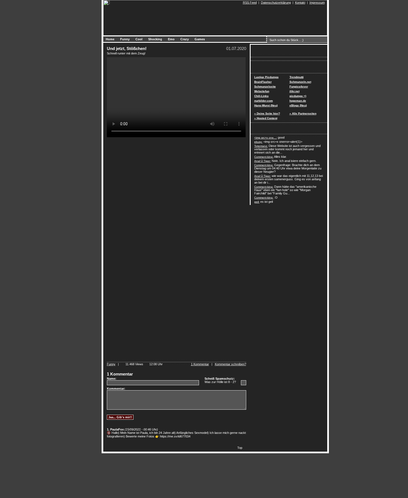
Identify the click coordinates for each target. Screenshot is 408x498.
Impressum (317, 2)
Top (239, 447)
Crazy (184, 39)
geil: (257, 201)
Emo (171, 39)
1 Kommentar (200, 364)
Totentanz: (261, 145)
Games (200, 39)
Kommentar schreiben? (230, 364)
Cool (138, 39)
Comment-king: (263, 156)
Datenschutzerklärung (276, 2)
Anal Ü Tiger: (262, 160)
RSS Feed (250, 2)
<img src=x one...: (265, 137)
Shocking (155, 39)
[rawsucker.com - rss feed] (240, 2)
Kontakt (300, 2)
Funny (125, 39)
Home (110, 39)
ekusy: (258, 141)
